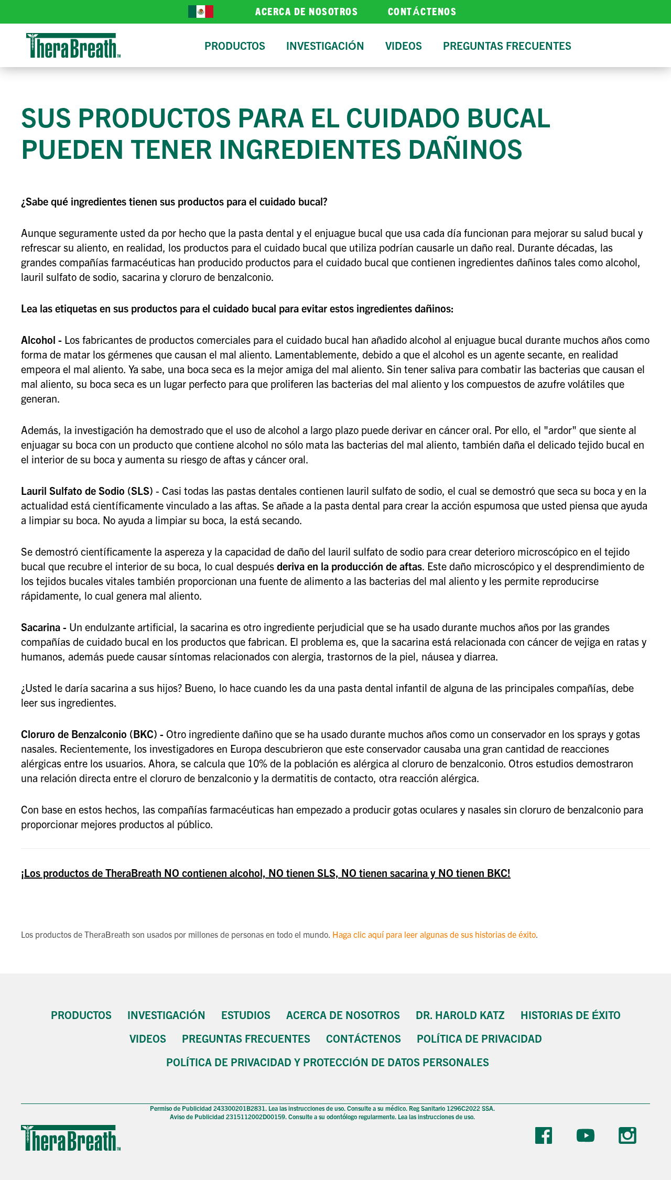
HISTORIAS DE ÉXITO (571, 1014)
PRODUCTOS (81, 1014)
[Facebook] (545, 1137)
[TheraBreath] (73, 45)
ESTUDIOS (245, 1014)
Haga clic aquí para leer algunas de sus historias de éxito (434, 934)
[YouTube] (587, 1137)
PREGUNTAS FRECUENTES (246, 1038)
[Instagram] (629, 1137)
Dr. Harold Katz (460, 1014)
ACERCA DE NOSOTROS (306, 11)
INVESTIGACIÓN (166, 1014)
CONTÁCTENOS (422, 11)
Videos (147, 1038)
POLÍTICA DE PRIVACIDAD (479, 1038)
